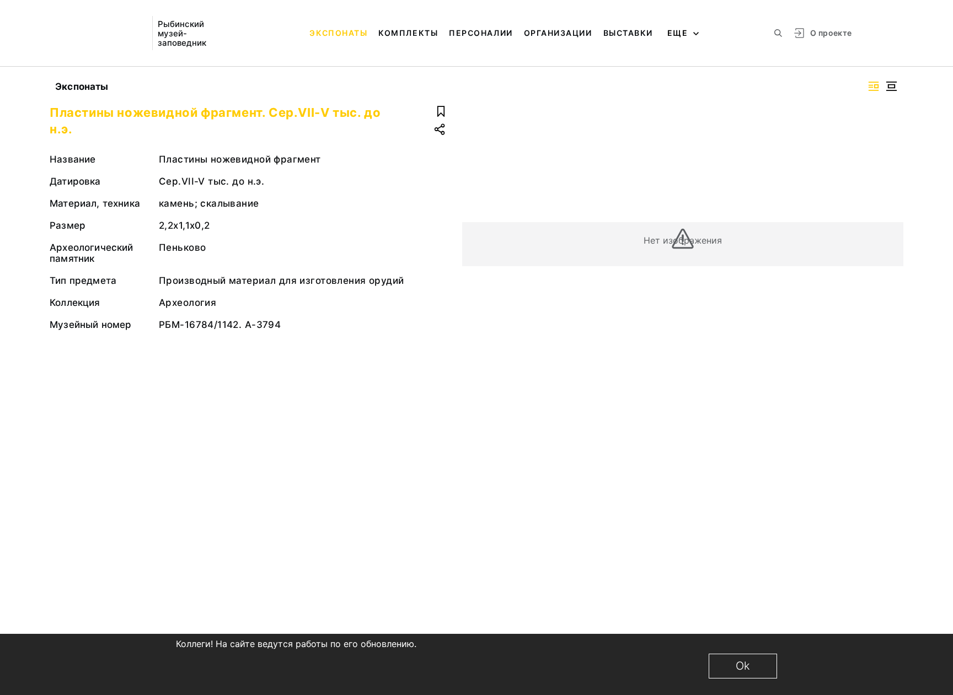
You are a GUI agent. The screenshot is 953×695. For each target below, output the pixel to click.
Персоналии (480, 32)
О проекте (831, 32)
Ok (743, 665)
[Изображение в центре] (891, 86)
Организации (558, 32)
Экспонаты (338, 32)
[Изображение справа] (873, 86)
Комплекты (408, 32)
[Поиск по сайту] (778, 33)
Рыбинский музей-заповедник (182, 33)
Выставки (628, 32)
